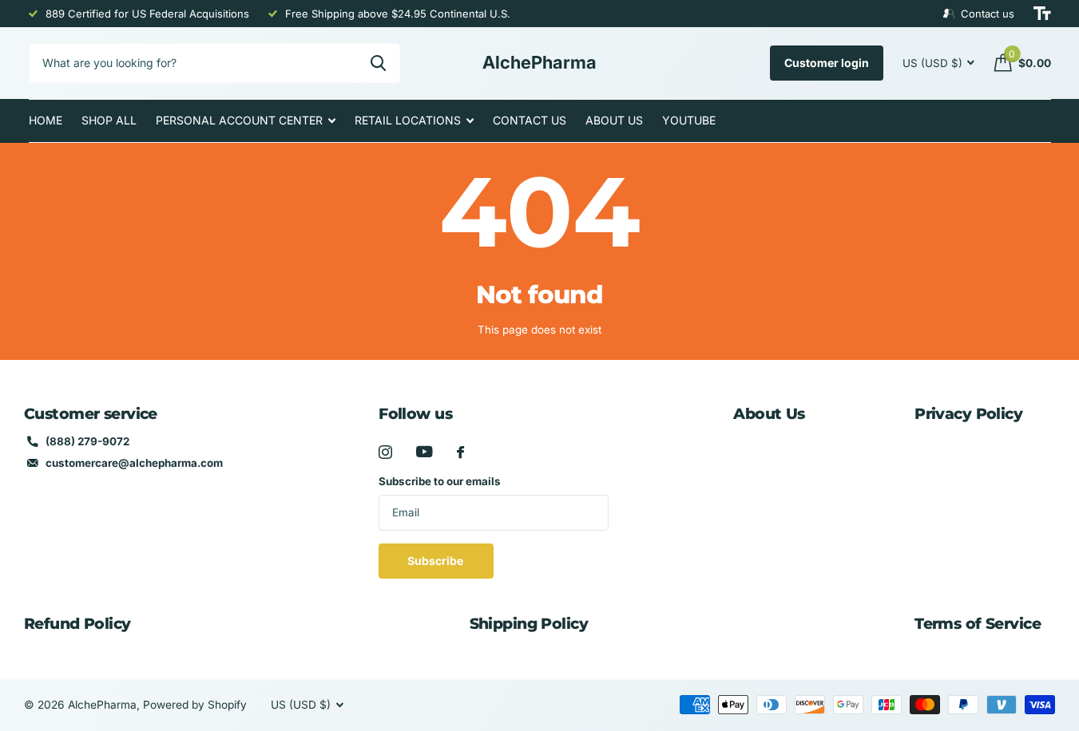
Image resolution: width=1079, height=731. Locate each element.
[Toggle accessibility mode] (1042, 13)
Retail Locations (408, 120)
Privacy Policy (968, 414)
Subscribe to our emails (440, 481)
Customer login (826, 62)
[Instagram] (385, 452)
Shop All (109, 120)
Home (45, 120)
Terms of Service (977, 623)
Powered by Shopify (195, 704)
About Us (614, 120)
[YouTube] (424, 451)
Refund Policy (77, 623)
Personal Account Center (239, 120)
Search (378, 63)
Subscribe (436, 560)
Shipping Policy (529, 623)
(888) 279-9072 (87, 441)
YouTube (689, 120)
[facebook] (460, 452)
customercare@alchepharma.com (134, 462)
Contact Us (529, 120)
